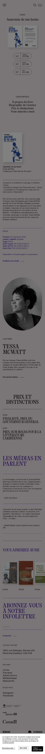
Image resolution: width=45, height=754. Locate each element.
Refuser (23, 748)
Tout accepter (37, 749)
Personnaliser (8, 748)
